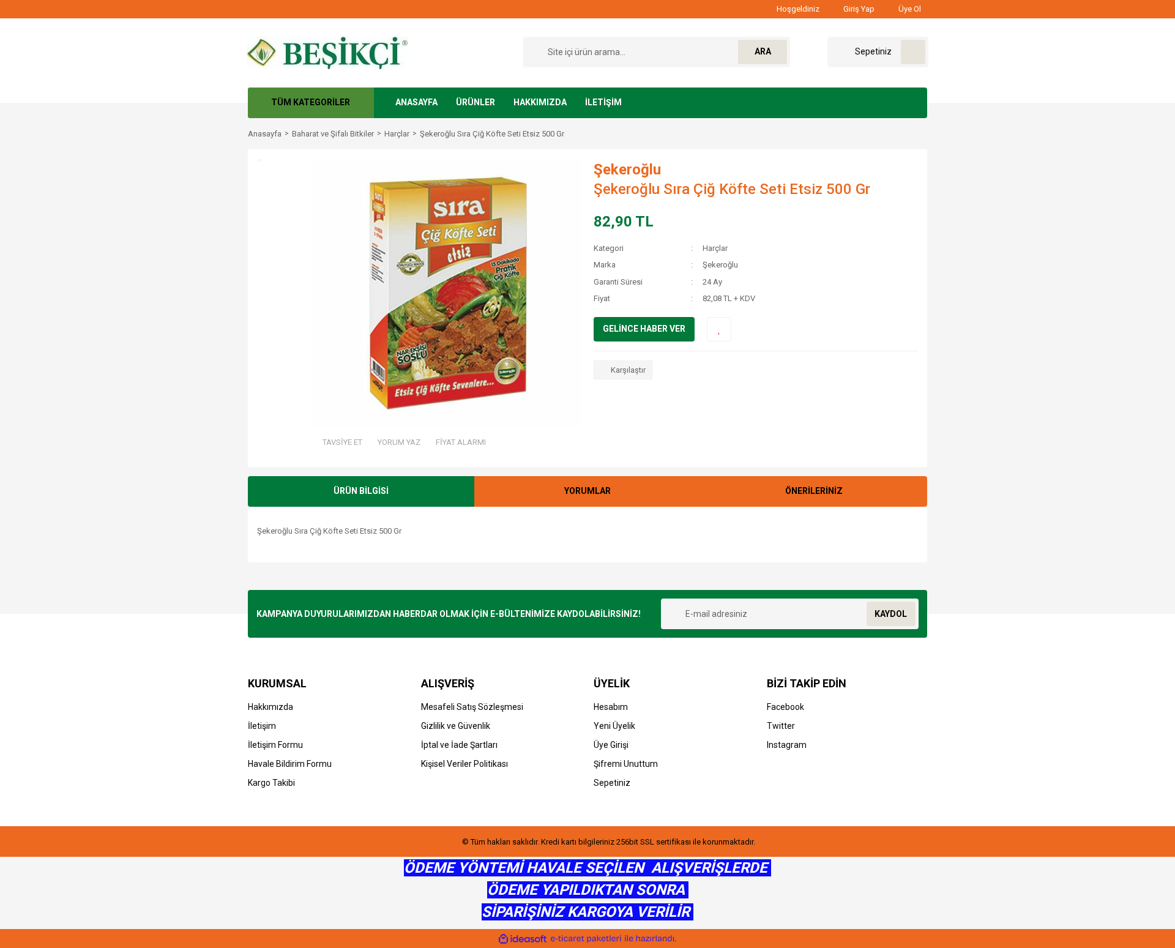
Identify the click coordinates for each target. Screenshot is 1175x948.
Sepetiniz (612, 783)
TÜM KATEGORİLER (310, 102)
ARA (763, 51)
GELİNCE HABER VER (644, 329)
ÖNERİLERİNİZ (814, 491)
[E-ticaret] (586, 939)
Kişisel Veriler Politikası (464, 764)
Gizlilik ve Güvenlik (455, 726)
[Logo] (327, 51)
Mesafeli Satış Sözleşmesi (472, 707)
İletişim (262, 726)
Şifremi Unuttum (626, 764)
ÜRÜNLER (475, 102)
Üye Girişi (611, 745)
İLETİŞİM (603, 102)
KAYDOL (891, 614)
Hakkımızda (270, 707)
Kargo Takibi (271, 783)
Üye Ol (909, 8)
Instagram (787, 745)
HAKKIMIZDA (540, 102)
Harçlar (715, 248)
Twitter (781, 726)
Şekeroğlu (627, 169)
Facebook (785, 707)
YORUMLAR (587, 491)
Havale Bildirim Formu (290, 764)
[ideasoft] (522, 939)
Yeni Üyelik (614, 726)
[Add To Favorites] (719, 329)
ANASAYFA (416, 102)
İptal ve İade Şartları (459, 745)
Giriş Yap (858, 8)
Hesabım (611, 707)
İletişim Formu (275, 745)
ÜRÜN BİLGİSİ (361, 491)
